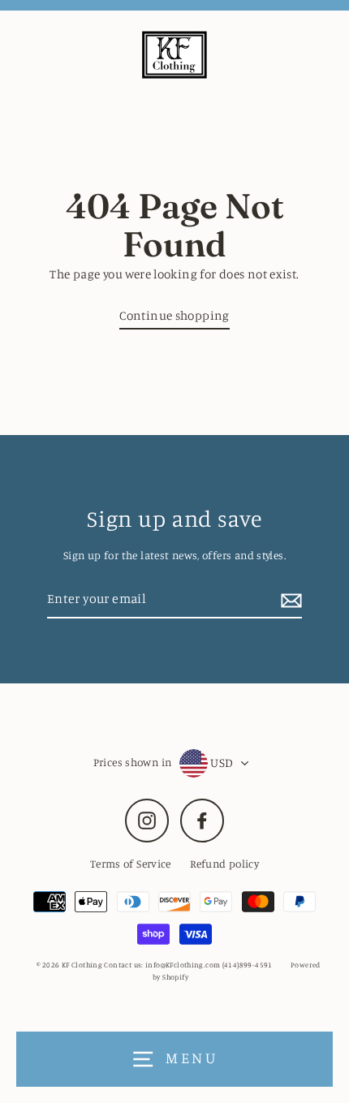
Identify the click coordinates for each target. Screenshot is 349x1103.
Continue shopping (174, 315)
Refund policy (224, 863)
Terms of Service (130, 863)
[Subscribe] (289, 599)
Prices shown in (132, 762)
